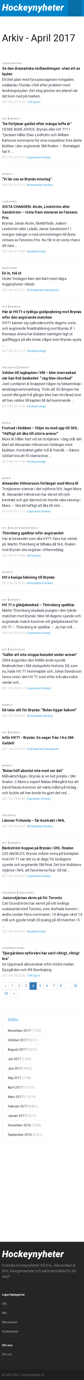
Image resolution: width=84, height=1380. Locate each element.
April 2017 (21, 1087)
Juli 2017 (19, 1059)
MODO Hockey (9, 268)
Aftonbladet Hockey (40, 185)
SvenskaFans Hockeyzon (43, 290)
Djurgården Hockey (13, 948)
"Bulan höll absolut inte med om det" (32, 770)
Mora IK (6, 423)
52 (75, 986)
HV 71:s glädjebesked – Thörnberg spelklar (38, 605)
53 (6, 993)
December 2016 (24, 1125)
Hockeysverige (36, 251)
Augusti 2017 (22, 1050)
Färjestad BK (17, 528)
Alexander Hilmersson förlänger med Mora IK (40, 483)
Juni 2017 (20, 1068)
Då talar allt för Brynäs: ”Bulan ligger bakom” (39, 710)
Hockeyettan (10, 1331)
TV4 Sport (33, 102)
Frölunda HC (9, 368)
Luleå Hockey (9, 202)
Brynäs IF (15, 119)
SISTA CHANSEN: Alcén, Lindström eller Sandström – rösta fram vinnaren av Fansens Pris (39, 212)
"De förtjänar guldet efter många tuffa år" (37, 124)
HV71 (4, 119)
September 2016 (25, 1135)
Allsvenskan (10, 1322)
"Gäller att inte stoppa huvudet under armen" (39, 654)
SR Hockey (34, 555)
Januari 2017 (22, 1116)
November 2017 (24, 1031)
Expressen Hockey (39, 157)
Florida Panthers (12, 63)
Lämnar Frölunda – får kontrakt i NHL (33, 820)
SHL (4, 1303)
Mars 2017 (21, 1097)
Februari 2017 (23, 1106)
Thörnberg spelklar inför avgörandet (33, 533)
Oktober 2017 (23, 1040)
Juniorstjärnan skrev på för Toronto (32, 898)
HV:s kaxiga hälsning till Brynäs (28, 577)
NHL (4, 1313)
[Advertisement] (42, 1191)
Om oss (7, 1354)
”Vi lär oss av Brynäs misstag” (27, 179)
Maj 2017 (19, 1078)
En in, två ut (11, 273)
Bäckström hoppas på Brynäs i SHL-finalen (37, 848)
